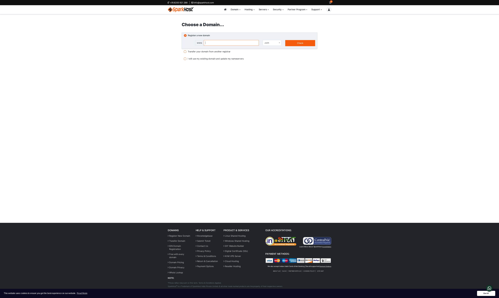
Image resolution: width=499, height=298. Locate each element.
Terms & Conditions (206, 256)
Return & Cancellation (207, 261)
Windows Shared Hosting (237, 241)
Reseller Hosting (233, 266)
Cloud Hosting (232, 261)
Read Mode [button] (82, 293)
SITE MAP (320, 271)
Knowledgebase (204, 236)
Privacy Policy (204, 251)
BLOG (284, 271)
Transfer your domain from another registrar (209, 51)
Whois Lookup (176, 272)
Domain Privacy (176, 267)
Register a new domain (199, 35)
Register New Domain (179, 236)
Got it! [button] (486, 293)
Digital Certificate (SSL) (236, 251)
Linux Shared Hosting (235, 236)
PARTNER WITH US (294, 271)
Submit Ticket (204, 241)
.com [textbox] (266, 42)
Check (300, 43)
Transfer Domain (177, 241)
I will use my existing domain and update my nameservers (216, 58)
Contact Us (202, 246)
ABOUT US (276, 271)
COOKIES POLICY (309, 271)
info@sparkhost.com (204, 2)
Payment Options (205, 266)
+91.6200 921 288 (178, 2)
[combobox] (272, 43)
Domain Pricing (176, 262)
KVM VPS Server (233, 256)
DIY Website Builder (234, 246)
